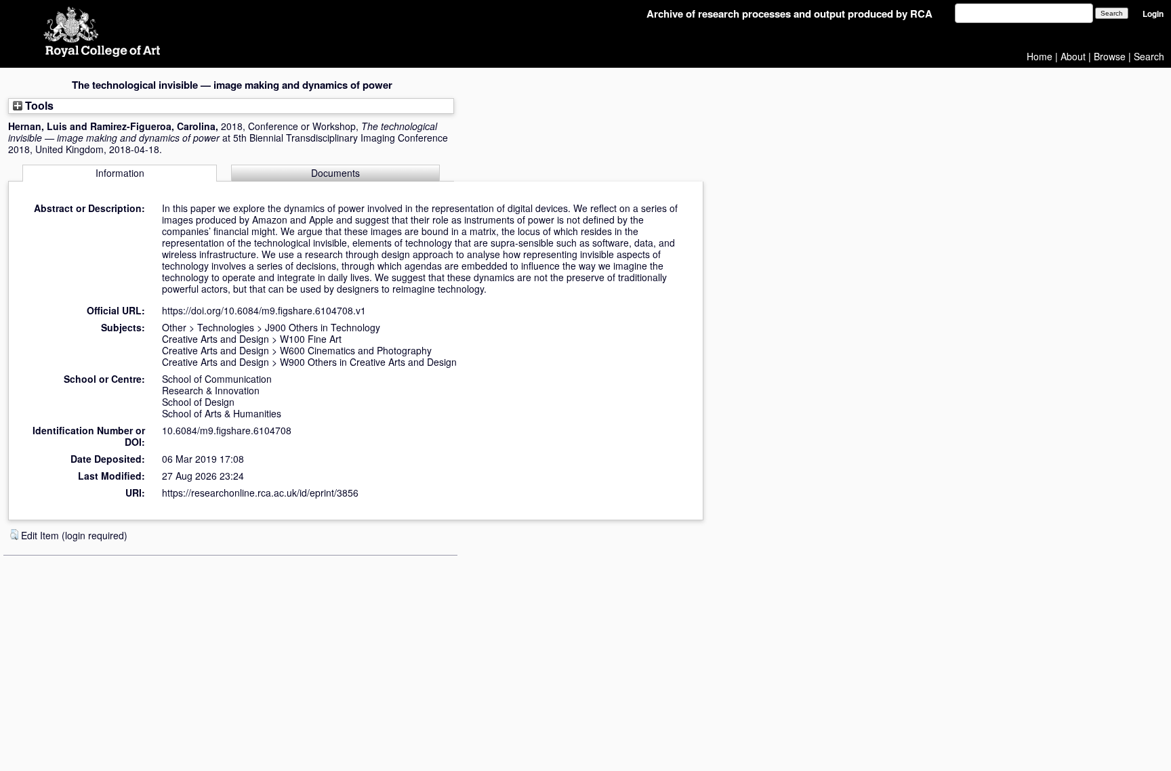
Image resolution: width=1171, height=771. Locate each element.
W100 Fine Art (311, 339)
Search (1149, 56)
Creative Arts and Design (215, 339)
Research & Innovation (211, 390)
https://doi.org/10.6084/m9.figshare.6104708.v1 (264, 310)
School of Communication (217, 379)
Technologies (225, 327)
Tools (38, 105)
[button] (14, 534)
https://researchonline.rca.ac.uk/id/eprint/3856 (260, 492)
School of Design (198, 402)
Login (1153, 14)
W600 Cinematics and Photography (356, 350)
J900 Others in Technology (322, 327)
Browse (1110, 56)
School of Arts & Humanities (221, 413)
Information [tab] (120, 173)
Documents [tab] (335, 173)
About (1073, 56)
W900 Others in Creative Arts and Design (368, 362)
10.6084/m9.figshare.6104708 (226, 430)
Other (174, 327)
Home (1039, 56)
